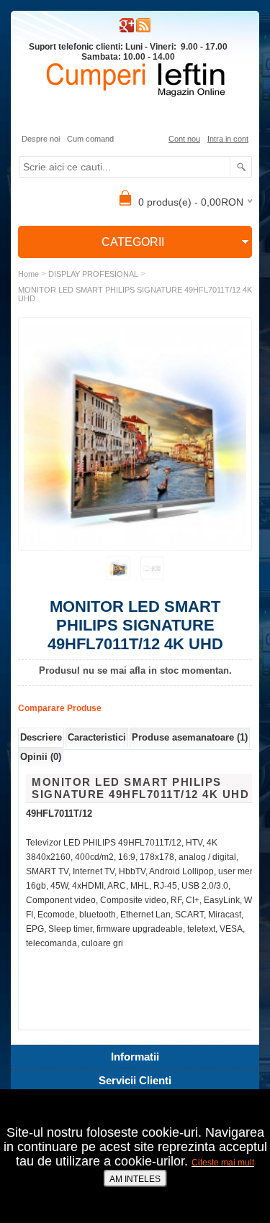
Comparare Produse (60, 708)
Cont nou (184, 138)
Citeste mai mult (223, 1163)
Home (28, 274)
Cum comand (90, 138)
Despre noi (41, 138)
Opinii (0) (40, 756)
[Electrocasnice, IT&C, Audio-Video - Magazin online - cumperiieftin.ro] (143, 29)
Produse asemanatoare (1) (190, 737)
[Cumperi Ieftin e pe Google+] (127, 29)
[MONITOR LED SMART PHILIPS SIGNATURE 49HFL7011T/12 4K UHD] (118, 568)
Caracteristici (97, 737)
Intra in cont (227, 138)
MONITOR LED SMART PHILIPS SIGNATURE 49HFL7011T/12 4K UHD (135, 294)
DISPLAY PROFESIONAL (93, 274)
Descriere (41, 737)
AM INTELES (135, 1179)
